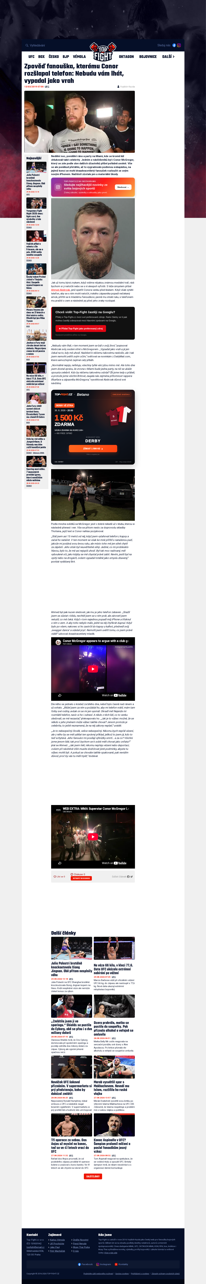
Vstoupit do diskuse (81, 878)
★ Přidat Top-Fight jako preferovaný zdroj (81, 328)
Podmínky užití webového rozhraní (98, 1274)
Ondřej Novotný (80, 1239)
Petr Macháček (57, 1251)
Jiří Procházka (57, 1243)
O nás (76, 1251)
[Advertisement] (93, 587)
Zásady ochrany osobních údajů (166, 1274)
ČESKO (54, 56)
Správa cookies (122, 1274)
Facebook (87, 1264)
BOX (41, 56)
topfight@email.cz (35, 1247)
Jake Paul (55, 1247)
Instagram (105, 1264)
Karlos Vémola (57, 1239)
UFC (31, 56)
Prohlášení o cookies (140, 1274)
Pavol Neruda (79, 1243)
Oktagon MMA (38, 453)
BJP (66, 56)
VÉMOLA (79, 56)
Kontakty (123, 1264)
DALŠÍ (167, 56)
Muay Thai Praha (81, 1247)
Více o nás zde (110, 1252)
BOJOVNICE (148, 56)
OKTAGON (126, 56)
